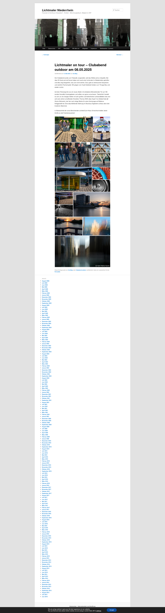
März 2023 (45, 364)
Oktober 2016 (46, 516)
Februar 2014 (46, 580)
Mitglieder (85, 48)
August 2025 (45, 305)
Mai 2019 (44, 455)
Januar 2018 (45, 485)
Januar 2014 (45, 582)
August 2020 (45, 426)
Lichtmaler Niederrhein (57, 10)
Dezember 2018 (46, 465)
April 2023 (45, 362)
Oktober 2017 (46, 491)
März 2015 (45, 554)
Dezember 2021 (46, 394)
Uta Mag (75, 73)
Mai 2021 (44, 408)
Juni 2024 (45, 333)
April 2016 (45, 528)
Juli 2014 (44, 570)
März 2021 (45, 412)
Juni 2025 (45, 309)
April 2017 (45, 503)
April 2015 (45, 552)
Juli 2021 (44, 404)
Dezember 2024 (46, 321)
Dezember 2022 (46, 370)
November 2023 (46, 348)
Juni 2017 (45, 499)
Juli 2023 (44, 356)
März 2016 (45, 530)
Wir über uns (75, 48)
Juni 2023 (45, 358)
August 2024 (45, 329)
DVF (59, 48)
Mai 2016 (44, 526)
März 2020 (45, 435)
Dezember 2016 (46, 511)
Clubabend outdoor (81, 270)
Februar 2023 (46, 366)
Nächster (119, 55)
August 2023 (45, 354)
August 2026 (45, 281)
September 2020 (46, 424)
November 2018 (46, 467)
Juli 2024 (44, 331)
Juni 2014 (45, 572)
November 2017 (46, 489)
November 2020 (46, 420)
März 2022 (45, 388)
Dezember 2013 (46, 584)
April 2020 (45, 433)
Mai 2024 (44, 335)
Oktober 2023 (46, 350)
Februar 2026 (46, 293)
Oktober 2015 (46, 540)
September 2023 (46, 352)
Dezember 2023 (46, 346)
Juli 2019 (44, 451)
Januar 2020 (45, 439)
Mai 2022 (44, 384)
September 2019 (46, 447)
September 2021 (46, 400)
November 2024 (46, 323)
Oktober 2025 (46, 301)
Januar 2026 (45, 295)
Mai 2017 (44, 501)
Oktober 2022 (46, 374)
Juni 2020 (45, 430)
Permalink (57, 272)
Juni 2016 (45, 524)
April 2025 (45, 313)
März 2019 (45, 459)
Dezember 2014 (46, 560)
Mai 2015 (44, 550)
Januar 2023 (45, 368)
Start (43, 48)
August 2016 (45, 520)
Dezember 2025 (46, 297)
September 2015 (46, 542)
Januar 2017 (45, 509)
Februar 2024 (46, 342)
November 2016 (46, 513)
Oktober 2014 (46, 564)
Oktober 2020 (46, 422)
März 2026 (45, 291)
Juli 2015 (44, 546)
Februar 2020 (46, 437)
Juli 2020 (44, 428)
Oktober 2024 (46, 325)
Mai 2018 (44, 477)
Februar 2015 (46, 556)
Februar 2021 (46, 414)
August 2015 (45, 544)
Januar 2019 (45, 463)
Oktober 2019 (46, 445)
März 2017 (45, 505)
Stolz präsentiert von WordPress (86, 606)
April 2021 (45, 410)
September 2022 (46, 376)
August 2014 (45, 568)
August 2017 (45, 495)
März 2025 (45, 315)
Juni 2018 (45, 475)
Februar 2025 (46, 317)
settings (98, 611)
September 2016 (46, 518)
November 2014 (46, 562)
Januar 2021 (45, 416)
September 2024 (46, 327)
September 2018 (46, 471)
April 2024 (45, 337)
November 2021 (46, 396)
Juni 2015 (45, 548)
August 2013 (45, 592)
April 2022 (45, 386)
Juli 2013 (44, 594)
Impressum (94, 48)
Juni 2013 (45, 596)
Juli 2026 (44, 283)
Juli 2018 (44, 473)
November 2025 (46, 299)
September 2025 (46, 303)
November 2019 (46, 443)
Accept (112, 610)
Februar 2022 (46, 390)
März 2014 (45, 578)
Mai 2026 (44, 287)
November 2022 (46, 372)
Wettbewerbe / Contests (106, 48)
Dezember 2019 (46, 441)
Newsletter (66, 48)
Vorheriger (45, 55)
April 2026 (45, 289)
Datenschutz (51, 48)
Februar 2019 (46, 461)
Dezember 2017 (46, 487)
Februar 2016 (46, 532)
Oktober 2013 (46, 588)
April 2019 (45, 457)
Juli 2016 (44, 522)
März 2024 (45, 340)
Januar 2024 (45, 344)
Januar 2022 (45, 392)
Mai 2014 (44, 574)
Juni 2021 (45, 406)
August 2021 (45, 402)
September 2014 (46, 566)
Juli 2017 (44, 497)
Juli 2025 (44, 307)
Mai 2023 (44, 360)
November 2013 (46, 586)
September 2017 (46, 493)
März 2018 (45, 481)
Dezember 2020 (46, 418)
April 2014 (45, 576)
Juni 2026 (45, 285)
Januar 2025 (45, 319)
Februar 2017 (46, 507)
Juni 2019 (45, 453)
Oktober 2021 (46, 398)
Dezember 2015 (46, 536)
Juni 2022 (45, 382)
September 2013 (46, 590)
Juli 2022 (44, 380)
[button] (74, 129)
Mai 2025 (44, 311)
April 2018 (45, 479)
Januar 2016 (45, 534)
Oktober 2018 (46, 469)
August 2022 (45, 378)
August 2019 (45, 449)
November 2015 (46, 538)
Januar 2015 (45, 558)
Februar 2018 (46, 483)
